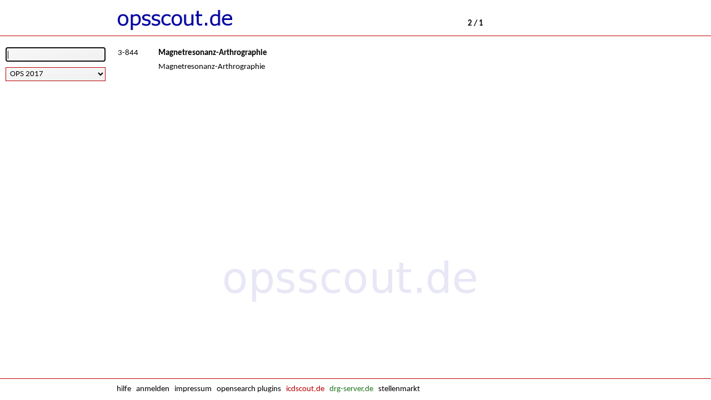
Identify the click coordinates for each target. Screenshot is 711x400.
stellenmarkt (399, 389)
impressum (193, 389)
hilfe (124, 389)
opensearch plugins (249, 389)
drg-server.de (351, 389)
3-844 (128, 53)
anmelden (152, 389)
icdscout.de (305, 389)
